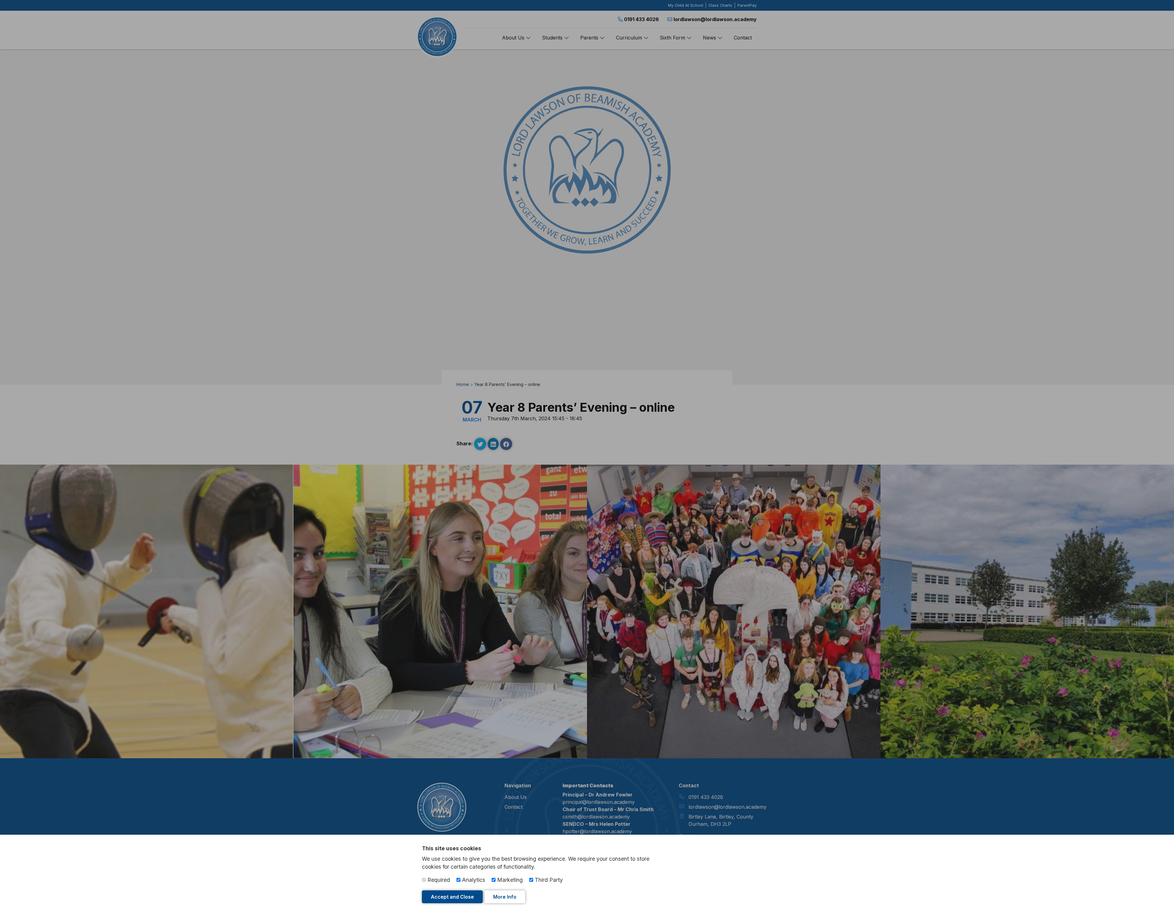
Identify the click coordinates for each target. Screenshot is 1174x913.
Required (438, 880)
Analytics (472, 880)
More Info (504, 897)
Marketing (509, 880)
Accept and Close (452, 897)
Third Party (548, 880)
